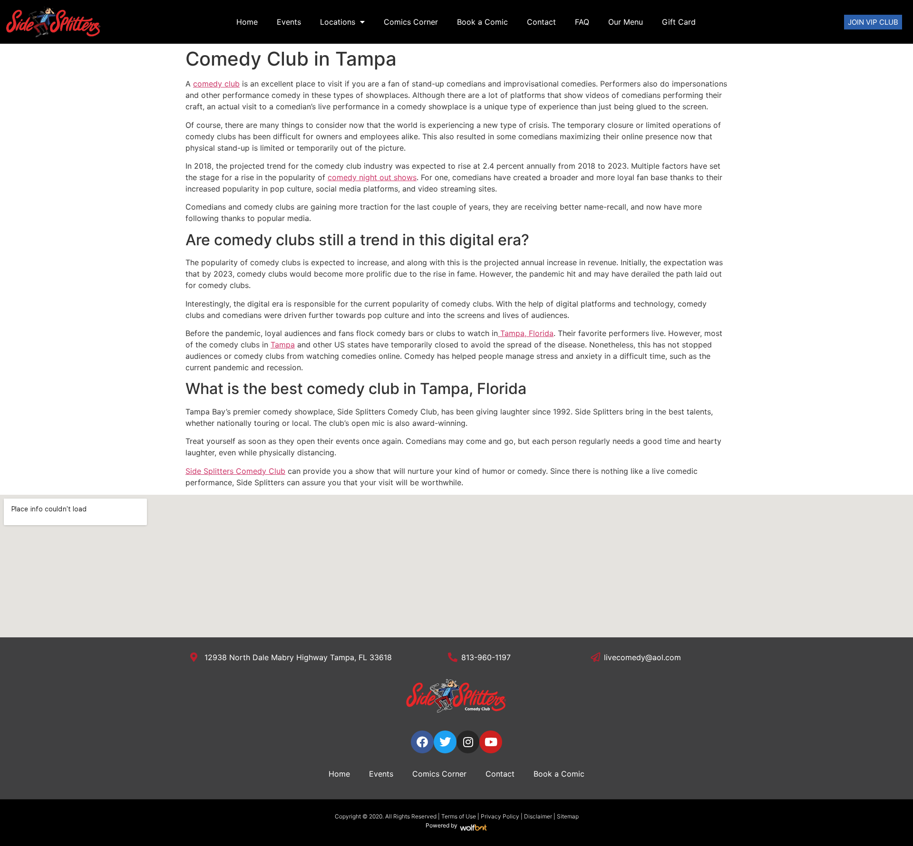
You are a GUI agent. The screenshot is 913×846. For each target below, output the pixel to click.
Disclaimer (538, 816)
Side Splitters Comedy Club (235, 471)
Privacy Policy (500, 816)
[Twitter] (445, 742)
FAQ (582, 22)
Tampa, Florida (526, 333)
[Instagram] (467, 742)
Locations (337, 22)
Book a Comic (482, 22)
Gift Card (679, 22)
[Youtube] (490, 742)
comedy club (216, 83)
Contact (541, 22)
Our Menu (625, 22)
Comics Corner (411, 22)
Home (247, 22)
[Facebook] (422, 742)
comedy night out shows (372, 177)
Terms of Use (458, 816)
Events (289, 22)
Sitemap (568, 816)
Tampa (283, 344)
